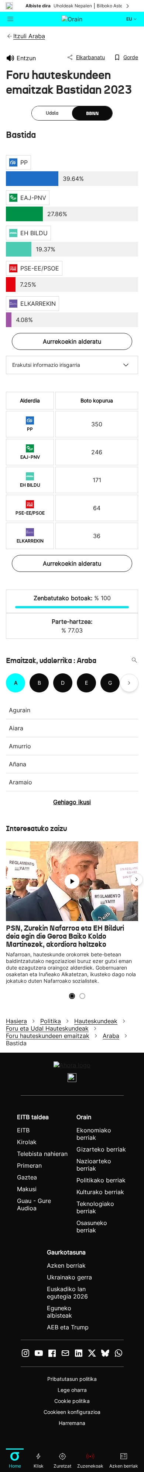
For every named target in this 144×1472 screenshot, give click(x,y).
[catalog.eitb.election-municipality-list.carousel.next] (129, 682)
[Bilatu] (134, 660)
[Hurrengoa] (128, 5)
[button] (136, 879)
